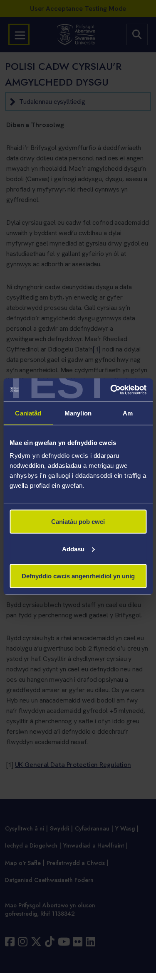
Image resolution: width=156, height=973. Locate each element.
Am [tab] (128, 412)
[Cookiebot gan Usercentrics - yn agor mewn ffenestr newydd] (111, 390)
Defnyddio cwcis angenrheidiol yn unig (78, 576)
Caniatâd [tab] (28, 412)
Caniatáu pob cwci (78, 521)
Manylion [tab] (78, 412)
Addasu (73, 548)
